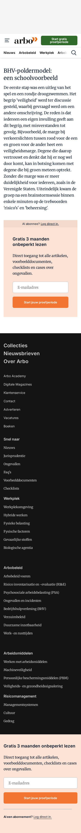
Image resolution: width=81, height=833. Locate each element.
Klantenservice (14, 393)
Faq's (7, 472)
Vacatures (11, 418)
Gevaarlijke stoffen (18, 540)
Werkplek (12, 498)
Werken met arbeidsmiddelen (25, 662)
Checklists (11, 488)
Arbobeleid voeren (17, 576)
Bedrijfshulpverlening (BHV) (25, 609)
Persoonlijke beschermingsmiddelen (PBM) (36, 678)
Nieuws (9, 448)
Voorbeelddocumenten (20, 480)
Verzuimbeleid (14, 617)
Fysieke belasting (17, 523)
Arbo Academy (15, 376)
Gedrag (9, 721)
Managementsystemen (21, 705)
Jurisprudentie (14, 456)
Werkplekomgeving (18, 507)
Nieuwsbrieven (22, 353)
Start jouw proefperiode (40, 302)
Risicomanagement (20, 696)
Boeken (9, 426)
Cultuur (9, 713)
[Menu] (7, 40)
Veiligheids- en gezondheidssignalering (33, 686)
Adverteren (12, 409)
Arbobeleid (13, 567)
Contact (9, 401)
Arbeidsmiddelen (18, 653)
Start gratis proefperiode (59, 40)
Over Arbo (16, 361)
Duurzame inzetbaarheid (22, 625)
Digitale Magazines (18, 384)
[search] (73, 52)
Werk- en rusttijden (18, 633)
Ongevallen (12, 464)
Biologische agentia (18, 548)
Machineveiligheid (18, 670)
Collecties (15, 345)
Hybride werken (15, 515)
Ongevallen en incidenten (22, 601)
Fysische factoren (17, 531)
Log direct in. (43, 817)
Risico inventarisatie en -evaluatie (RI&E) (35, 584)
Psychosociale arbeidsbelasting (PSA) (31, 592)
